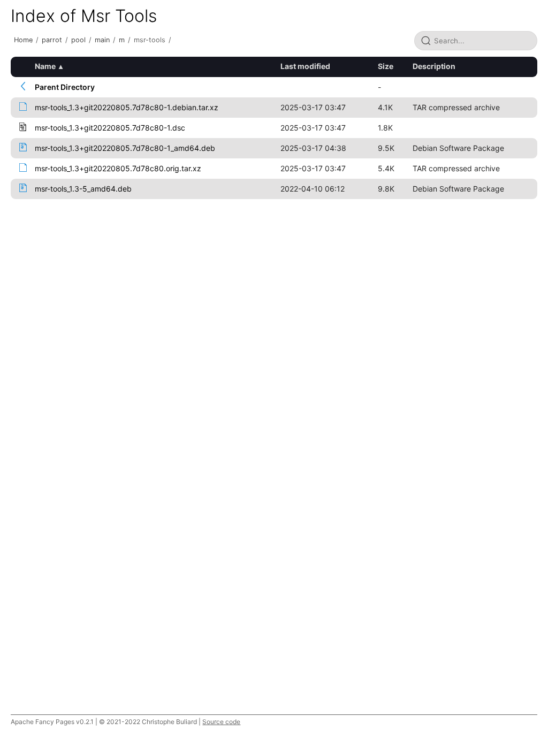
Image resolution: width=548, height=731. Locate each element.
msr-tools (149, 40)
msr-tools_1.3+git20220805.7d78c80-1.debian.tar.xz (126, 107)
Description (434, 66)
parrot (52, 40)
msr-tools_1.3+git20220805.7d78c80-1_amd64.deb (125, 148)
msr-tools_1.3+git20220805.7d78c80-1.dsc (110, 127)
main (102, 40)
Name (45, 66)
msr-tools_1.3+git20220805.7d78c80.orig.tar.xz (118, 168)
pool (78, 40)
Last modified (305, 66)
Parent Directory (65, 87)
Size (385, 66)
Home (23, 40)
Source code (221, 722)
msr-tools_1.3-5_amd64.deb (83, 188)
